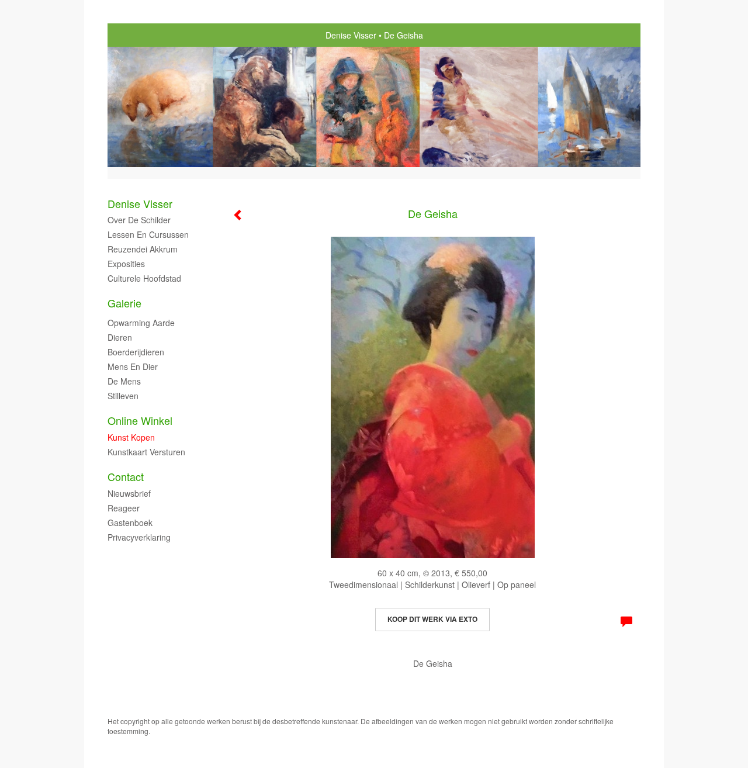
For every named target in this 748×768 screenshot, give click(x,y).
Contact (126, 476)
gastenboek (130, 522)
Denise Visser (350, 35)
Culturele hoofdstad (144, 278)
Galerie (124, 303)
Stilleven (123, 396)
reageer (124, 508)
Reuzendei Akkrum (143, 249)
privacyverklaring (139, 537)
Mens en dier (133, 366)
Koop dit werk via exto (432, 619)
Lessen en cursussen (148, 234)
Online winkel (140, 420)
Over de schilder (139, 220)
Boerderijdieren (136, 352)
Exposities (126, 263)
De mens (124, 381)
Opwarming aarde (141, 322)
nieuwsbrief (129, 493)
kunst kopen (131, 437)
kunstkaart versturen (146, 452)
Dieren (120, 337)
